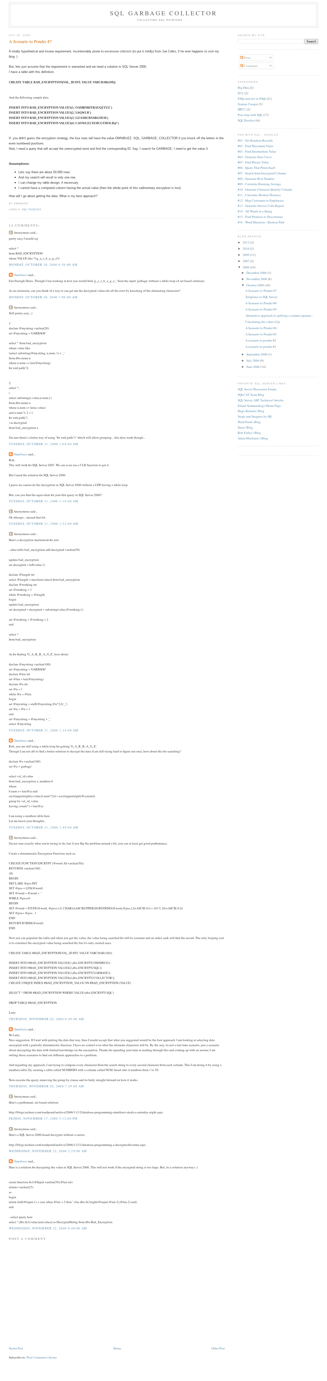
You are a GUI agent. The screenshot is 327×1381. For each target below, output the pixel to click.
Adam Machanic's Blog (253, 438)
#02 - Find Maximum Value (255, 146)
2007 (246, 261)
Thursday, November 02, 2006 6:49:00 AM (46, 1019)
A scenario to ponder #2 (260, 340)
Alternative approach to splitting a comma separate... (279, 315)
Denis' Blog (245, 427)
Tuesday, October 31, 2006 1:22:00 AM (44, 523)
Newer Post (16, 1348)
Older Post (218, 1348)
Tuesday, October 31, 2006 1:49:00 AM (44, 827)
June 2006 (253, 367)
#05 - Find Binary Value (253, 162)
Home (117, 1348)
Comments (250, 66)
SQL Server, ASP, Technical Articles (261, 400)
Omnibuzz (20, 275)
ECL (241, 93)
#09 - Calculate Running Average (259, 184)
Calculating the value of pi (262, 322)
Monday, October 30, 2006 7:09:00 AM (43, 297)
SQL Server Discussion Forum (257, 389)
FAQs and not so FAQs (252, 98)
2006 (246, 267)
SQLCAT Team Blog (251, 394)
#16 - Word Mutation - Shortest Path (261, 222)
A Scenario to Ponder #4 (261, 328)
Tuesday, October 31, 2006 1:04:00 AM (44, 444)
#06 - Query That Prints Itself (256, 168)
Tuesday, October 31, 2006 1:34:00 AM (44, 730)
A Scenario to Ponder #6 (261, 303)
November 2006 (257, 279)
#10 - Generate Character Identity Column (265, 189)
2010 (246, 248)
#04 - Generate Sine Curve (255, 157)
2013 (246, 242)
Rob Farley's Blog (249, 433)
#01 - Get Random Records (255, 140)
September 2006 (257, 354)
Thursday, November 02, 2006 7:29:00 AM (46, 1086)
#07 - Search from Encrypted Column (262, 173)
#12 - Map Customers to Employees (261, 200)
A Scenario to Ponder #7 (30, 41)
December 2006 (256, 273)
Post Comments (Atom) (41, 1357)
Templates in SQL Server (261, 297)
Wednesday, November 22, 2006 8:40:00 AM (48, 1228)
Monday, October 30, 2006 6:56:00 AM (43, 264)
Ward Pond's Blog (249, 422)
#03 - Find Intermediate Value (257, 151)
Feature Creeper (248, 104)
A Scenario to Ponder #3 (261, 334)
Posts (247, 57)
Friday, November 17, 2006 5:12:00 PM (43, 1118)
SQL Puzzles (31, 209)
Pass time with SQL (250, 115)
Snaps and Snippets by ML (255, 416)
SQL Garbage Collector (163, 13)
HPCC (242, 109)
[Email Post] (29, 203)
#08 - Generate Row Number (256, 179)
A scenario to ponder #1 (260, 346)
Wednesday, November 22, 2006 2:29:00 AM (48, 1151)
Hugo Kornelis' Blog (251, 411)
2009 (246, 255)
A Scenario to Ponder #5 (261, 309)
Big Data (243, 87)
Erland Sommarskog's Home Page (259, 405)
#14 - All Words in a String (255, 211)
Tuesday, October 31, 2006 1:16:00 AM (44, 501)
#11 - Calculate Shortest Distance (259, 195)
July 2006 (253, 360)
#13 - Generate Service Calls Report (261, 206)
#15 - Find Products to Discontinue (260, 217)
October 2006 (255, 285)
